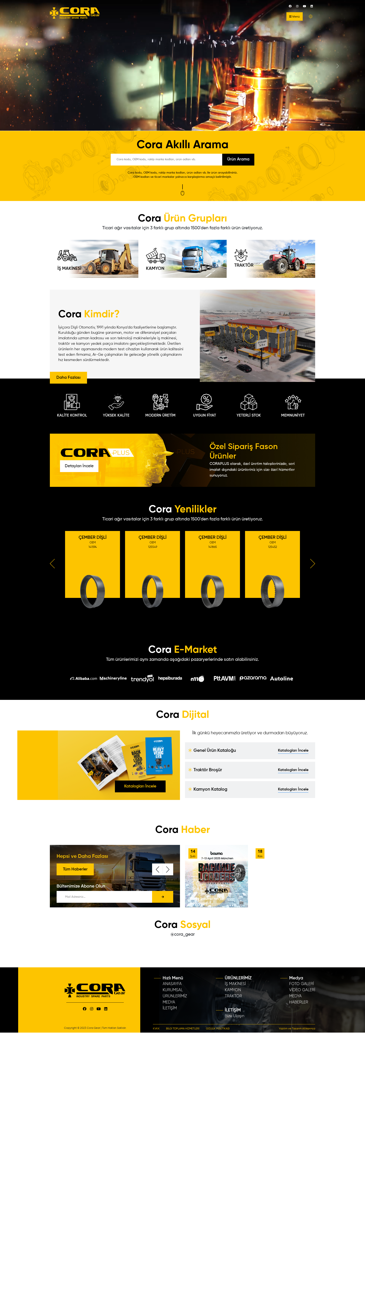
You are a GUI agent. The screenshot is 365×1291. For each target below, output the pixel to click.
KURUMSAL (173, 990)
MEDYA (169, 1002)
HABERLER (298, 1002)
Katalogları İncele (140, 786)
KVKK (156, 1028)
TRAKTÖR (243, 265)
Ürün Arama (238, 159)
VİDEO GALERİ (302, 990)
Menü (296, 16)
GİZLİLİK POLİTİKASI (218, 1028)
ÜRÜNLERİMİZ (175, 996)
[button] (310, 16)
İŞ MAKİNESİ (69, 268)
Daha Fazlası (68, 378)
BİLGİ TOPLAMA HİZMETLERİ (182, 1028)
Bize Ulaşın (234, 1016)
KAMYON (155, 268)
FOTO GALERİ (301, 984)
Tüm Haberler (75, 869)
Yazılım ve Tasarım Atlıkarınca (297, 1028)
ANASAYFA (172, 984)
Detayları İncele (79, 466)
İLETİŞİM (170, 1008)
